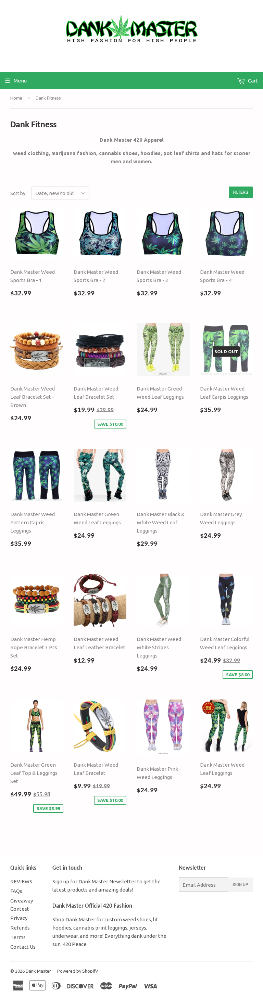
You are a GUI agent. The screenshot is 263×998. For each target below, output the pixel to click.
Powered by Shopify (77, 971)
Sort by (17, 193)
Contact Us (23, 947)
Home (16, 97)
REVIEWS (21, 881)
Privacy (18, 918)
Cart (252, 81)
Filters (240, 192)
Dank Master (38, 971)
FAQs (16, 891)
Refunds (20, 928)
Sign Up (240, 884)
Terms (18, 937)
